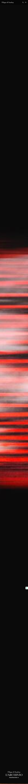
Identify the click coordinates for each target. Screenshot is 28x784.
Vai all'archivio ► (14, 777)
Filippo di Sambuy (8, 2)
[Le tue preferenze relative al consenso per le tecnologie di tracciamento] (27, 588)
